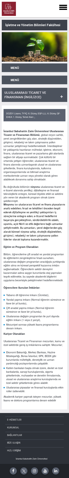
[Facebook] (13, 470)
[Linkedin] (55, 470)
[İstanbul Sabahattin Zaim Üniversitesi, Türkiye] (9, 9)
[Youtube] (45, 470)
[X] (23, 470)
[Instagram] (34, 470)
